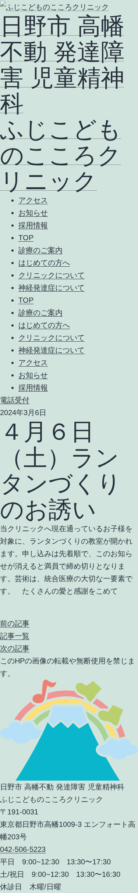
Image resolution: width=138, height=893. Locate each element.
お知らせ (33, 213)
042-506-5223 (23, 849)
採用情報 (33, 225)
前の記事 (14, 623)
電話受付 (14, 400)
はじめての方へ (44, 263)
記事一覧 (14, 636)
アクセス (33, 200)
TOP (25, 238)
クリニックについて (51, 275)
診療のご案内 (40, 250)
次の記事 (14, 648)
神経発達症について (51, 288)
